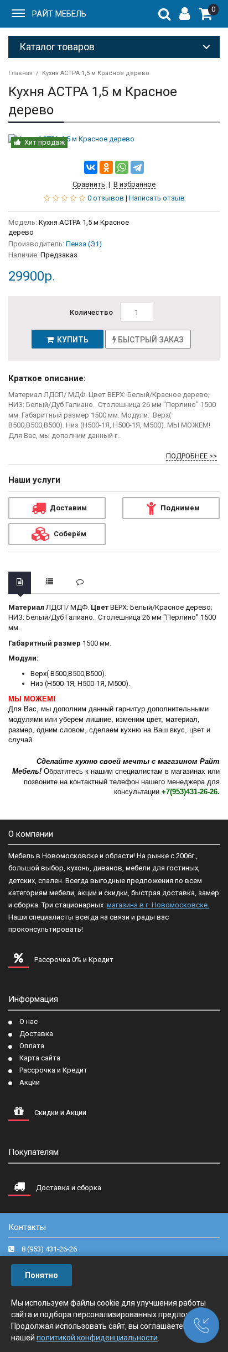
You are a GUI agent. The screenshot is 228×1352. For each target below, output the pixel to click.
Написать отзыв (157, 198)
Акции (29, 1082)
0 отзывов (105, 198)
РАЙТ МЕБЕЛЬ (59, 14)
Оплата (31, 1046)
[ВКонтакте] (90, 167)
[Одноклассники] (106, 167)
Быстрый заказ (150, 339)
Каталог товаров (57, 46)
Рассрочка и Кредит (53, 1070)
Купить (71, 339)
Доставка (36, 1033)
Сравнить (88, 184)
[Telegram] (137, 167)
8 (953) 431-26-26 (49, 1249)
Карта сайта (39, 1058)
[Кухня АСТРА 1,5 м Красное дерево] (114, 139)
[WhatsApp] (121, 167)
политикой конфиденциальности (97, 1337)
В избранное (134, 184)
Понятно (41, 1275)
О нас (28, 1021)
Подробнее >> (191, 456)
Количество (91, 312)
